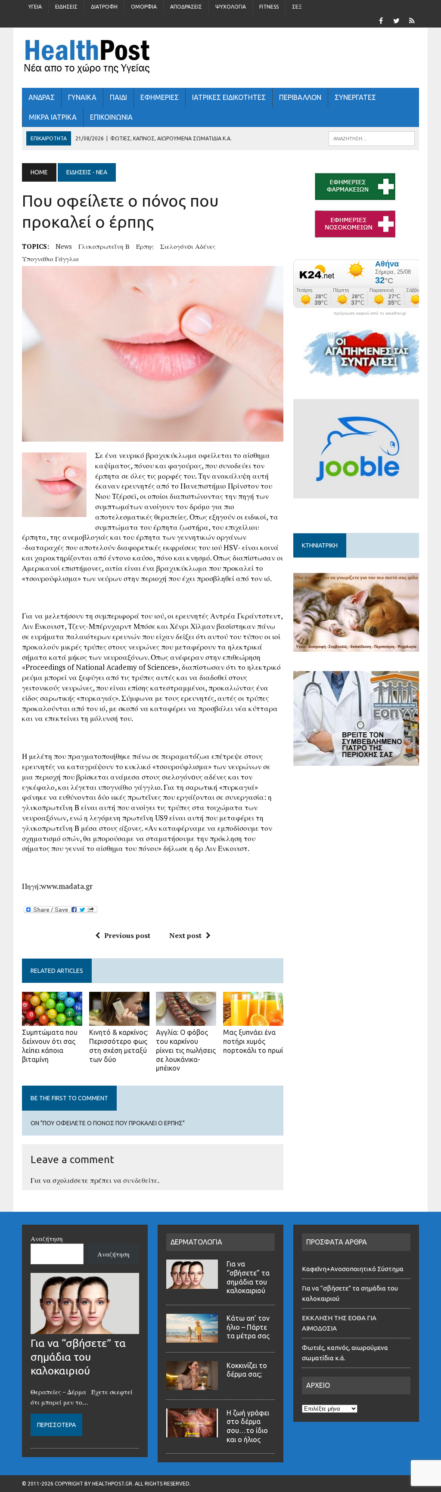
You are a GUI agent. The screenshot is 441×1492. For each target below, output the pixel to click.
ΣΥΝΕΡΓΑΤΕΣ (355, 97)
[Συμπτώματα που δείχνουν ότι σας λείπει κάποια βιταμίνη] (52, 1020)
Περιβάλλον (300, 97)
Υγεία (35, 6)
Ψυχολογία (230, 6)
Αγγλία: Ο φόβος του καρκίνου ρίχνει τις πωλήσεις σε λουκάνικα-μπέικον (186, 1050)
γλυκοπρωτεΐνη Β (104, 246)
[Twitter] (397, 20)
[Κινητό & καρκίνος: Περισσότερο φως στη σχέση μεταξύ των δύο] (119, 1020)
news (64, 246)
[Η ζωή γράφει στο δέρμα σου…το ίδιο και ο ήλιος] (192, 1432)
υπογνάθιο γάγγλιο (50, 258)
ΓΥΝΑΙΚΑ (82, 97)
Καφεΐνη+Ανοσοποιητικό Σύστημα (353, 1268)
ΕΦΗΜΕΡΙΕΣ (159, 97)
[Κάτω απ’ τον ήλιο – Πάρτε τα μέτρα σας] (192, 1337)
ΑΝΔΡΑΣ (41, 97)
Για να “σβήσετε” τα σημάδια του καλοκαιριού (78, 1357)
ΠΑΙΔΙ (118, 97)
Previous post (127, 935)
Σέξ (297, 6)
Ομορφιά (144, 6)
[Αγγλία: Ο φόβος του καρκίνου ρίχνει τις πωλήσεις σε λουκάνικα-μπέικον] (186, 1020)
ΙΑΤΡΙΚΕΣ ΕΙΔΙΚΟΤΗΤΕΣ (229, 97)
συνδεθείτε (140, 1180)
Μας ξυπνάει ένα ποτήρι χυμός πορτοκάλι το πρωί (253, 1041)
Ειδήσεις (66, 6)
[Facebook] (381, 20)
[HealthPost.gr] (220, 57)
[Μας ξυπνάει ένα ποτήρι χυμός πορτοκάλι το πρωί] (253, 1020)
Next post (185, 935)
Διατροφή (104, 6)
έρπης (145, 246)
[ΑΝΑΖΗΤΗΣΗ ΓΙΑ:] (372, 138)
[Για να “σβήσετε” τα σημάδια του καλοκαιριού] (85, 1329)
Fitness (269, 6)
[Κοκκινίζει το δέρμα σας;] (192, 1385)
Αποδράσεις (186, 6)
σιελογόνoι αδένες (187, 246)
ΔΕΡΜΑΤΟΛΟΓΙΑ (196, 1242)
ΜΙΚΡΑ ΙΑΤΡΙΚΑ (53, 117)
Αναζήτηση (47, 1238)
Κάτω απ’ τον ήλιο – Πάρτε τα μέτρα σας (248, 1327)
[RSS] (412, 20)
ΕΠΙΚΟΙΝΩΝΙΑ (111, 117)
